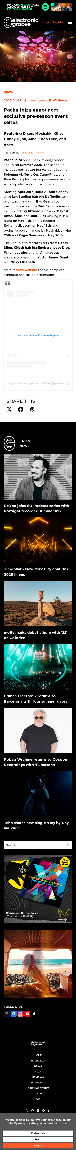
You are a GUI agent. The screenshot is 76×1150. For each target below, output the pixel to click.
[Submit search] (68, 845)
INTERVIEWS (38, 1060)
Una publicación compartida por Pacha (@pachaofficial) (38, 383)
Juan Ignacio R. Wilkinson (48, 100)
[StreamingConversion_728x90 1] (38, 10)
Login (46, 22)
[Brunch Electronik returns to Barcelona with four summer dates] (38, 667)
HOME (38, 1055)
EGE (38, 1099)
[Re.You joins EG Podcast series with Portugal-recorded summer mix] (38, 477)
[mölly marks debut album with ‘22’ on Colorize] (38, 603)
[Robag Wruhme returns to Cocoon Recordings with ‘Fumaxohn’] (38, 730)
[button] (70, 22)
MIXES (38, 1071)
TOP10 (38, 1093)
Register (58, 22)
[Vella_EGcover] (38, 997)
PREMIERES (38, 1082)
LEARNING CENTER (38, 1088)
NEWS (8, 92)
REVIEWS (38, 1077)
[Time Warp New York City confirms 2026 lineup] (38, 540)
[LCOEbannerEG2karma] (38, 922)
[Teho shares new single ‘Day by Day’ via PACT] (38, 794)
